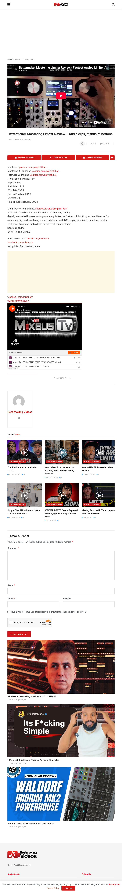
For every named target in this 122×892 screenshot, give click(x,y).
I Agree (68, 888)
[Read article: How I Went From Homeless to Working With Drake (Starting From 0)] (62, 452)
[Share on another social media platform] (112, 157)
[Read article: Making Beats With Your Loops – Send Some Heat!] (99, 495)
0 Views (10, 700)
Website (67, 598)
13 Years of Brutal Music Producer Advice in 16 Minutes (33, 760)
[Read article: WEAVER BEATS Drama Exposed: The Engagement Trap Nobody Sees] (62, 495)
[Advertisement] (61, 34)
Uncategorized (28, 59)
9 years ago (27, 139)
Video (17, 59)
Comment (13, 548)
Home (9, 59)
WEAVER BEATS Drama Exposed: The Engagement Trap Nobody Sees (61, 513)
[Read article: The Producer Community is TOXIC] (24, 452)
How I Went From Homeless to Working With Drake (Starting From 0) (60, 470)
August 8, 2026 (14, 517)
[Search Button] (113, 4)
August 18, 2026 (14, 474)
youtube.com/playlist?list (32, 167)
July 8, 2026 (87, 517)
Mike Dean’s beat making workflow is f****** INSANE (31, 696)
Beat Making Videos (20, 411)
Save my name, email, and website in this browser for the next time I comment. (48, 612)
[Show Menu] (8, 4)
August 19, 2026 (21, 763)
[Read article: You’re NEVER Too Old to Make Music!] (99, 452)
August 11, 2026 (52, 477)
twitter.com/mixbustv (38, 238)
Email (11, 598)
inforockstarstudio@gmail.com (51, 208)
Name (11, 585)
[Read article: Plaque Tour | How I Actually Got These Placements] (24, 495)
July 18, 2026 (50, 520)
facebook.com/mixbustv (20, 242)
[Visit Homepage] (61, 4)
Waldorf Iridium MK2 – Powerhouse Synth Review (30, 823)
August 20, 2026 (21, 700)
